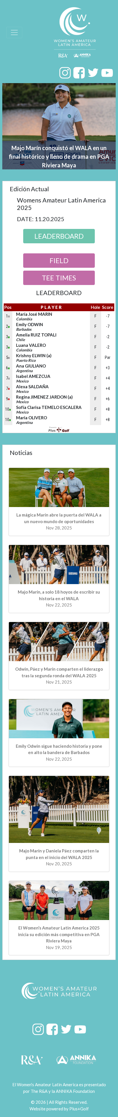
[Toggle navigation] (14, 32)
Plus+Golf (79, 1108)
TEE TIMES (59, 277)
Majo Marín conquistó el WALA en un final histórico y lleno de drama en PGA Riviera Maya (59, 156)
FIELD (59, 260)
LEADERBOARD (59, 236)
